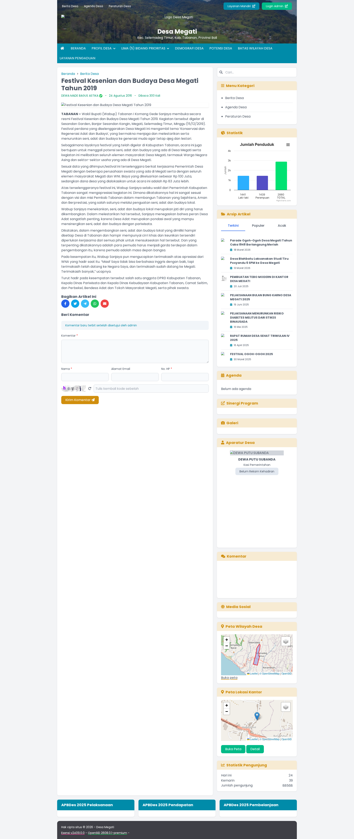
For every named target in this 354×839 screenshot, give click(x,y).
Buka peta (229, 677)
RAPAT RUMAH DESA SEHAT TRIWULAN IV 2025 (259, 338)
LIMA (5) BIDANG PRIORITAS (143, 48)
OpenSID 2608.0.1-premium (107, 833)
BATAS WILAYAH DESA (255, 48)
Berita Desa (70, 6)
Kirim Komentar (78, 400)
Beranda (68, 73)
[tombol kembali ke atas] (346, 831)
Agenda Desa (93, 6)
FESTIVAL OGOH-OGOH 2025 (251, 354)
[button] (227, 640)
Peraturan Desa (120, 6)
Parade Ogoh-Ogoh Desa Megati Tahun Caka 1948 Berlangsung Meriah (261, 242)
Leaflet (254, 673)
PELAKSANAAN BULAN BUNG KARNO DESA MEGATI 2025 (260, 297)
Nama (66, 369)
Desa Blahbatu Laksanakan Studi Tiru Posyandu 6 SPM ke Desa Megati (259, 261)
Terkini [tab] (233, 225)
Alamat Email (120, 369)
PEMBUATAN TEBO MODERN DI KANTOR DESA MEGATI (259, 279)
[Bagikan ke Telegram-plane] (85, 303)
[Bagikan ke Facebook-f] (65, 303)
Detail (255, 749)
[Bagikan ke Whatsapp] (95, 303)
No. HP (166, 369)
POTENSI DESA (220, 48)
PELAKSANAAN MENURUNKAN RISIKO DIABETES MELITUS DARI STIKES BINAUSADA (257, 317)
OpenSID (286, 673)
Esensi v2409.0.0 (73, 833)
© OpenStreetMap (270, 673)
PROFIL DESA (102, 48)
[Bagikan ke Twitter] (75, 303)
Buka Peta (233, 749)
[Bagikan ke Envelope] (105, 303)
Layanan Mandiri (240, 6)
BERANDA (78, 48)
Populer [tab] (258, 225)
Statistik (235, 132)
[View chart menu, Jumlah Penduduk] (288, 145)
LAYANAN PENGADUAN (77, 58)
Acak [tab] (282, 225)
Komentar (69, 336)
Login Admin (275, 6)
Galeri (232, 422)
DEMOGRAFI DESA (189, 48)
